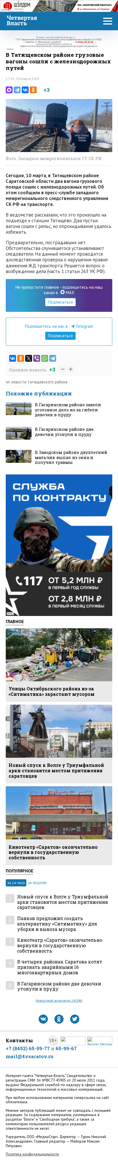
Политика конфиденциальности (32, 1154)
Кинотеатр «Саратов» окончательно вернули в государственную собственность (59, 945)
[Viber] (36, 358)
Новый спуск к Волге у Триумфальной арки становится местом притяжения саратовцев (62, 902)
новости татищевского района (39, 382)
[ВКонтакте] (25, 89)
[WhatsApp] (44, 358)
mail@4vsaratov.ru (30, 1056)
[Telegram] (17, 89)
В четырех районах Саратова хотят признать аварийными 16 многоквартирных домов (59, 967)
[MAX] (9, 89)
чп (8, 382)
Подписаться (60, 302)
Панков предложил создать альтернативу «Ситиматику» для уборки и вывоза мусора (57, 924)
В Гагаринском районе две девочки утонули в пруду (59, 986)
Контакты (19, 1040)
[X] (28, 358)
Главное (15, 621)
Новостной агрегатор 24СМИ (59, 1000)
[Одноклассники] (33, 89)
